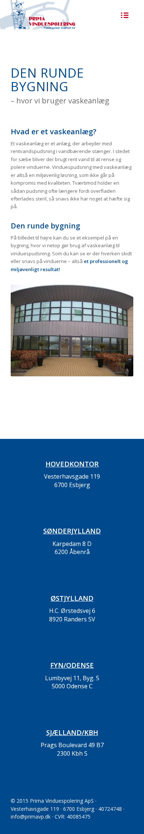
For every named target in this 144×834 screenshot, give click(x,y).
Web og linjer (54, 824)
